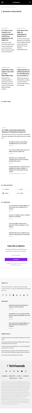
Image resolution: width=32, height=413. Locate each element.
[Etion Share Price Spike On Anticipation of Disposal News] (24, 21)
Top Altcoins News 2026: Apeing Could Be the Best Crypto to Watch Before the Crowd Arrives (19, 315)
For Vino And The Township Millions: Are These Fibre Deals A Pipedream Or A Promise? (19, 207)
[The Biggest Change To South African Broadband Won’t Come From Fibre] (5, 144)
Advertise (26, 376)
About (20, 378)
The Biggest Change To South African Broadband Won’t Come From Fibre (18, 142)
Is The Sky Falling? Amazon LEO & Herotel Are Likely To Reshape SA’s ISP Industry (19, 225)
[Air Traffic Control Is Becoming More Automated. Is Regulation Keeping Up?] (16, 115)
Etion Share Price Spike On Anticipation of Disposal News (22, 33)
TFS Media (19, 382)
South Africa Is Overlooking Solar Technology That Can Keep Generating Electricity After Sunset (18, 159)
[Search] (30, 2)
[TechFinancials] (16, 2)
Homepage (4, 376)
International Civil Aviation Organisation (13, 134)
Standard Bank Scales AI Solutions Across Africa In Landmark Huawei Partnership (19, 233)
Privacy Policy (13, 265)
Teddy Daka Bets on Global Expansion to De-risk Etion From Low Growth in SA (23, 72)
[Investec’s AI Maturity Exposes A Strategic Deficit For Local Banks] (5, 217)
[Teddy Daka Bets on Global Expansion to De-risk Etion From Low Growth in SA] (24, 60)
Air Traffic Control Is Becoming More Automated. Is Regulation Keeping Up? (14, 131)
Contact (19, 376)
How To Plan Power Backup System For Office (12, 355)
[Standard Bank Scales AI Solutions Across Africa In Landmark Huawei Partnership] (5, 235)
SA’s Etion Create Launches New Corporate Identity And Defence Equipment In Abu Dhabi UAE (7, 35)
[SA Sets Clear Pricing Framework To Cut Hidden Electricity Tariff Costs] (5, 152)
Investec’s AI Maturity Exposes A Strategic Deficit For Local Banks (19, 215)
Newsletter (12, 376)
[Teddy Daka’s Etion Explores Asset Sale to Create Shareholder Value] (8, 60)
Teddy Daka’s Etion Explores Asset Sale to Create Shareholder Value (7, 72)
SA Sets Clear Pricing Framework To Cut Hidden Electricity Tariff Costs (19, 150)
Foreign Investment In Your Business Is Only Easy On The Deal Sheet (18, 305)
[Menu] (2, 2)
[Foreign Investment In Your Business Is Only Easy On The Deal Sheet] (4, 307)
